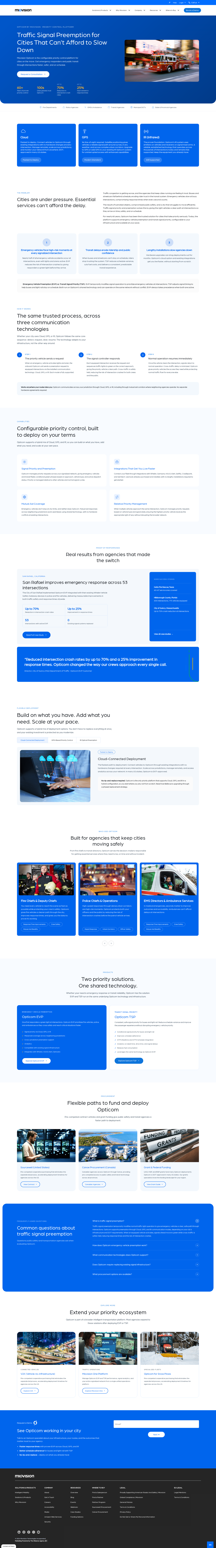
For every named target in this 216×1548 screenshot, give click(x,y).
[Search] (170, 2)
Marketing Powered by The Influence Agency (30, 1541)
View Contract (29, 1184)
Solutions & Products (100, 10)
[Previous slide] (104, 943)
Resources (154, 10)
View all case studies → (163, 634)
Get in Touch (49, 1497)
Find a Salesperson (99, 1492)
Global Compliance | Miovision (131, 1497)
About (46, 1492)
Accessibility (49, 1507)
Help (175, 3)
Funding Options (76, 1517)
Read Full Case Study (35, 635)
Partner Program (98, 1502)
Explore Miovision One (94, 1391)
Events (73, 1502)
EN (210, 1544)
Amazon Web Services (53, 1517)
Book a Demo (192, 10)
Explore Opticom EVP (35, 1061)
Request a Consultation (32, 74)
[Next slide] (111, 943)
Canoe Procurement (100, 1512)
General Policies (126, 1502)
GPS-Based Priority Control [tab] (62, 740)
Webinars (74, 1507)
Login (181, 3)
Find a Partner (97, 1497)
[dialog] (8, 1546)
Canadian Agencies (92, 1184)
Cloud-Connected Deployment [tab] (32, 740)
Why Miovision (121, 10)
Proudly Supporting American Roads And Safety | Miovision (142, 1492)
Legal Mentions (180, 1492)
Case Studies (75, 1512)
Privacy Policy (125, 1512)
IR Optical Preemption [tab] (88, 740)
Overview (74, 1492)
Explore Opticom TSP (127, 1060)
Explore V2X (28, 1391)
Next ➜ (156, 1434)
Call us (194, 2)
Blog (72, 1497)
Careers (47, 1502)
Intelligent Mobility (22, 1492)
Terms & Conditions (127, 1507)
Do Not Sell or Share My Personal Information (137, 1517)
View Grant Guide (153, 1184)
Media (46, 1512)
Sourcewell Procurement (101, 1507)
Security (47, 1522)
